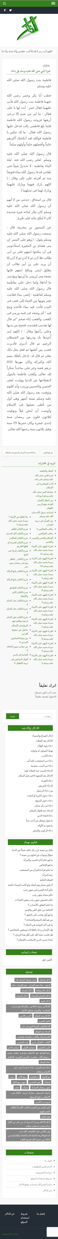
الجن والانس (25, 1015)
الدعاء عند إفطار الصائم (41, 810)
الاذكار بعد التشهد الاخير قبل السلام (36, 775)
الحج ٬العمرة (44, 1021)
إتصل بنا (48, 1160)
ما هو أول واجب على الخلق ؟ (38, 914)
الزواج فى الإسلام (20, 625)
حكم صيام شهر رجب (42, 894)
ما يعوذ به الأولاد (45, 825)
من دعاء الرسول (44, 790)
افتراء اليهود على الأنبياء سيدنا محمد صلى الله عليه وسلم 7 (42, 598)
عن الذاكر (47, 1190)
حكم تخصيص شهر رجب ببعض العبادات (34, 899)
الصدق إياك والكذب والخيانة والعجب (33, 1037)
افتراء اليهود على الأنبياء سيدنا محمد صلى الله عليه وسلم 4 (42, 635)
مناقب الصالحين (45, 533)
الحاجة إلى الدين (20, 654)
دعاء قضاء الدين (45, 815)
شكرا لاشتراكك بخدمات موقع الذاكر (35, 1184)
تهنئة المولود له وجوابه (42, 750)
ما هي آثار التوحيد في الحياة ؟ (38, 924)
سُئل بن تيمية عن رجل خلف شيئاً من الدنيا (32, 850)
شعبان (47, 1082)
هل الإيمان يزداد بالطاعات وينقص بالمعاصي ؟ (30, 929)
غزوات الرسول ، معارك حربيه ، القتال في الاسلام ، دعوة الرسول (31, 1094)
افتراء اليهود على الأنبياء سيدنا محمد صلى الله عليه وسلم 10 (42, 562)
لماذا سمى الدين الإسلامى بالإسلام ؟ (35, 939)
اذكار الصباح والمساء (42, 735)
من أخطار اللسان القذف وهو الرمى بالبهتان (45, 504)
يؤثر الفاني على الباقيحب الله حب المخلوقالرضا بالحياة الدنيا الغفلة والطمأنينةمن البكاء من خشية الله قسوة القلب (29, 1135)
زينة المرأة (47, 875)
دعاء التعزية (47, 780)
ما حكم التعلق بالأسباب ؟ (40, 904)
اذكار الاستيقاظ (43, 990)
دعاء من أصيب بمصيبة (42, 765)
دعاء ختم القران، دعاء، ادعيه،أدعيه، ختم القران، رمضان (32, 1069)
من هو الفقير (48, 452)
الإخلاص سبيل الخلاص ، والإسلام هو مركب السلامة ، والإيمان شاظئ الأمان (30, 1008)
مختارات (46, 65)
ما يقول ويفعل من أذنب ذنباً (39, 820)
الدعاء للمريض (45, 785)
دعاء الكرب (47, 755)
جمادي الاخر (13, 1047)
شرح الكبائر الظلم (19, 528)
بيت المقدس (22, 1042)
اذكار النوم (45, 1001)
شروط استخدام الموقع (41, 1178)
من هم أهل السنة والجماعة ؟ (39, 919)
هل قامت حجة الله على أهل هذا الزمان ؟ (33, 934)
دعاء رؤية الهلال (45, 745)
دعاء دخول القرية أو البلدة (40, 795)
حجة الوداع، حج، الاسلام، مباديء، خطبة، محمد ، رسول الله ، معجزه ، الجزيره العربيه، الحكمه (28, 1054)
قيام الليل (45, 1116)
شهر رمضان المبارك (40, 1087)
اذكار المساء (22, 995)
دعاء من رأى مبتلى (43, 805)
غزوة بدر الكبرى (42, 1102)
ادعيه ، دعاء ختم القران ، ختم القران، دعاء (31, 985)
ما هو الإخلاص (46, 865)
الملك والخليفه (46, 470)
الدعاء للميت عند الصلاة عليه (38, 770)
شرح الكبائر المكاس (18, 537)
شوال (25, 1087)
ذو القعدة (34, 1076)
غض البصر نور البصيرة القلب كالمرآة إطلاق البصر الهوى (30, 1109)
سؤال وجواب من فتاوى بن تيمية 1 (36, 855)
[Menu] (53, 3)
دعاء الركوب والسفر (43, 830)
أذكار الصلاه (44, 979)
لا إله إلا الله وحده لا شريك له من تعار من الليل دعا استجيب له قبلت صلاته (29, 1124)
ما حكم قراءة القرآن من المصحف (36, 870)
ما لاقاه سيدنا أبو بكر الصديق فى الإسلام (20, 452)
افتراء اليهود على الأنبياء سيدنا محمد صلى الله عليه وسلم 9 (42, 574)
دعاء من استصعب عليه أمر (40, 760)
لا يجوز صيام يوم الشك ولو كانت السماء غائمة (30, 884)
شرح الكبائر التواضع (19, 587)
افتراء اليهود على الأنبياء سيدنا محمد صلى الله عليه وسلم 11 (42, 550)
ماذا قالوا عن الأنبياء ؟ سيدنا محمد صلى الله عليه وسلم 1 (18, 520)
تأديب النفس (44, 1047)
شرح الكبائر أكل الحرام (17, 533)
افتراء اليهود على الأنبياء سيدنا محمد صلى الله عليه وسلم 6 (42, 611)
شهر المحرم (35, 1082)
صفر (17, 1087)
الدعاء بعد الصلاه (42, 1031)
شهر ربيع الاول (19, 1082)
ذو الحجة (46, 1076)
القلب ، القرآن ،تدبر (41, 1042)
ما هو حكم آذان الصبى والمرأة (38, 860)
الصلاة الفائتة (46, 879)
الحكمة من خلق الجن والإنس (39, 909)
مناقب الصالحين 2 (45, 528)
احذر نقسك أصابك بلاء (26, 979)
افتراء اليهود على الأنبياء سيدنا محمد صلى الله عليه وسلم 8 (42, 586)
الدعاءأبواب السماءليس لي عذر (35, 1026)
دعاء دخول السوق (44, 800)
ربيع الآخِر (22, 1076)
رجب (12, 1076)
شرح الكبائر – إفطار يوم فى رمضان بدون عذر (18, 563)
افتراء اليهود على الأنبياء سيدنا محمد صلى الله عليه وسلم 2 (42, 659)
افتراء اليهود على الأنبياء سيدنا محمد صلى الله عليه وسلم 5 (42, 623)
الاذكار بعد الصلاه (42, 1015)
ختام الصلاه (45, 1062)
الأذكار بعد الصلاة (44, 740)
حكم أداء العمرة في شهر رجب (38, 889)
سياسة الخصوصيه (43, 1172)
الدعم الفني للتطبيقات (42, 1166)
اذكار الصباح (27, 990)
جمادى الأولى (29, 1047)
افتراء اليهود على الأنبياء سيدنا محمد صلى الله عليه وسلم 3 (42, 647)
